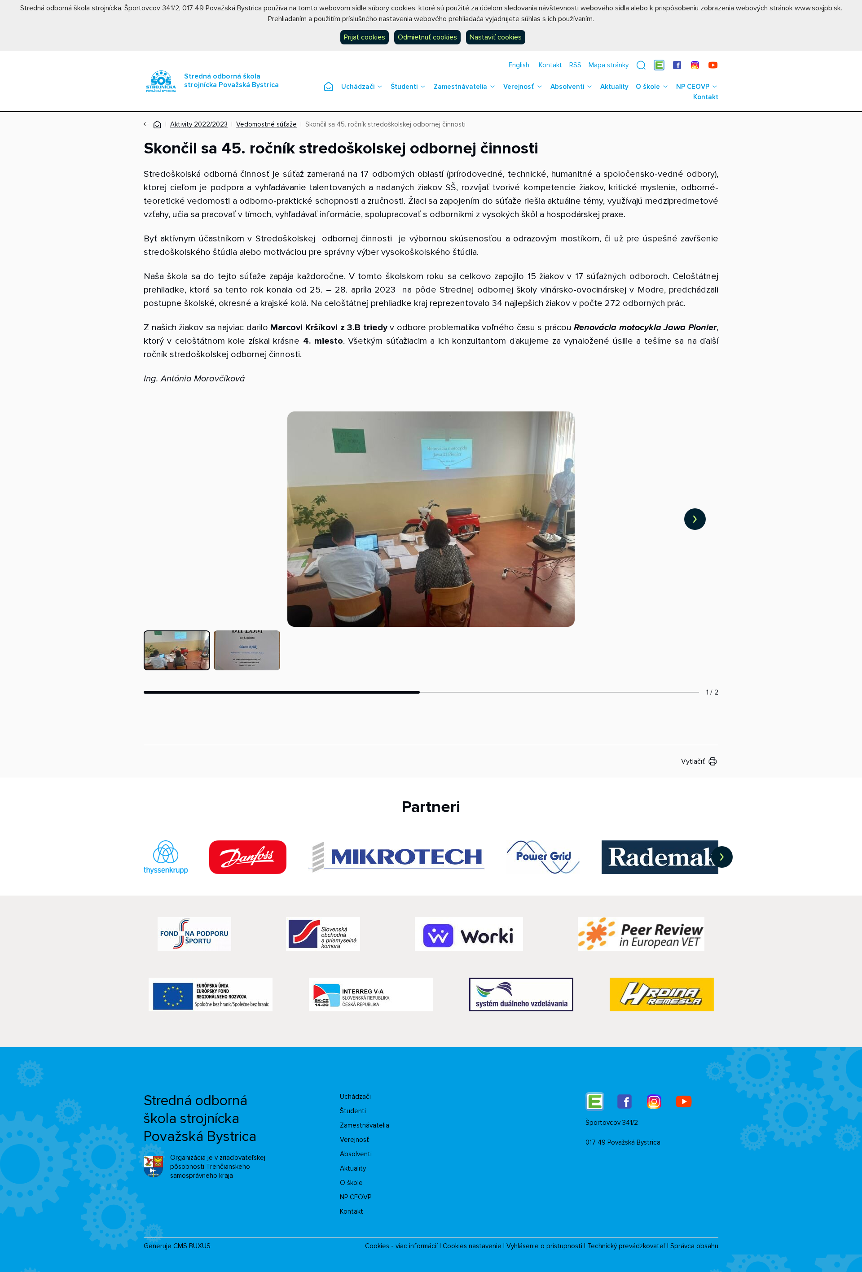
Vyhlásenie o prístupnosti (544, 1246)
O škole (648, 87)
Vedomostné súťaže (266, 124)
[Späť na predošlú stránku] (148, 124)
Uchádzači (357, 87)
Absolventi (567, 87)
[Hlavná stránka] (157, 124)
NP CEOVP (692, 87)
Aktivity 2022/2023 (199, 124)
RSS (575, 65)
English (519, 65)
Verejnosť (518, 87)
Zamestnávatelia (460, 87)
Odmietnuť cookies (427, 37)
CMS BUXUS (192, 1246)
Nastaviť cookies (496, 37)
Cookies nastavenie (472, 1246)
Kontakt (550, 65)
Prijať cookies (364, 37)
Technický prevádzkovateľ (626, 1246)
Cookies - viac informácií (401, 1246)
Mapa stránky (609, 65)
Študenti (404, 87)
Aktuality (614, 87)
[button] (641, 65)
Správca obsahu (694, 1246)
